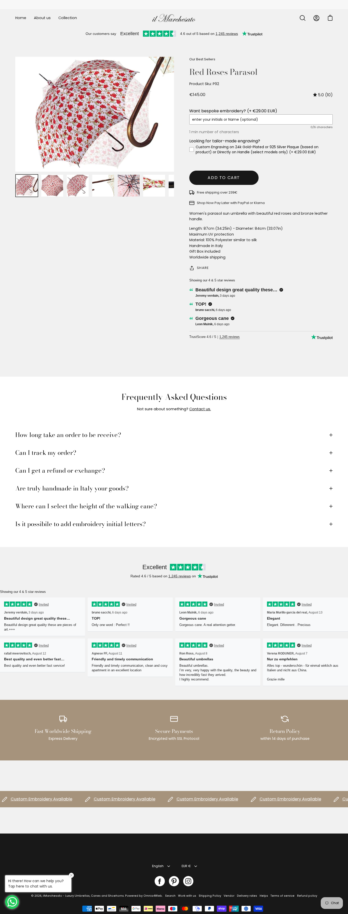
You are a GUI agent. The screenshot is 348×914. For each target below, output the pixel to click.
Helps (264, 896)
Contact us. (200, 409)
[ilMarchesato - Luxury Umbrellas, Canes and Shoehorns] (174, 18)
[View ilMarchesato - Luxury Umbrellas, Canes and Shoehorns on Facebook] (160, 881)
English (158, 866)
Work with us (187, 896)
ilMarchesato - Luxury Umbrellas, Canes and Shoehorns (83, 896)
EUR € (186, 866)
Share (203, 267)
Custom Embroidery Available (112, 799)
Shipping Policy (210, 896)
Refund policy (307, 896)
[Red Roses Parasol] (26, 185)
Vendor (229, 896)
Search (170, 896)
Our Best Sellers (202, 59)
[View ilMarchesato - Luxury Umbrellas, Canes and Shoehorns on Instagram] (188, 881)
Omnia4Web (152, 896)
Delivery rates (247, 896)
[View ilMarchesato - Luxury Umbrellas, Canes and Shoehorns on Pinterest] (174, 881)
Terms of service (283, 896)
